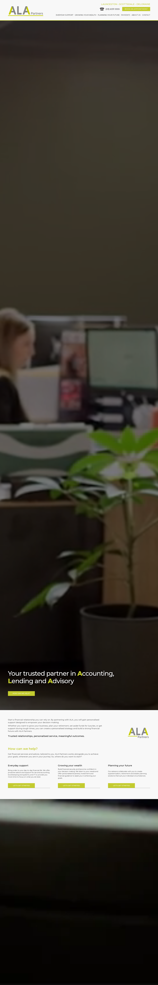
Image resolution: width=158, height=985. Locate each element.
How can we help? (21, 693)
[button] (64, 15)
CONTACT (146, 15)
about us (136, 15)
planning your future (109, 15)
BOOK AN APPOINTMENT (136, 9)
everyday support (64, 15)
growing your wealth (85, 15)
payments (125, 15)
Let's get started (21, 785)
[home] (25, 11)
